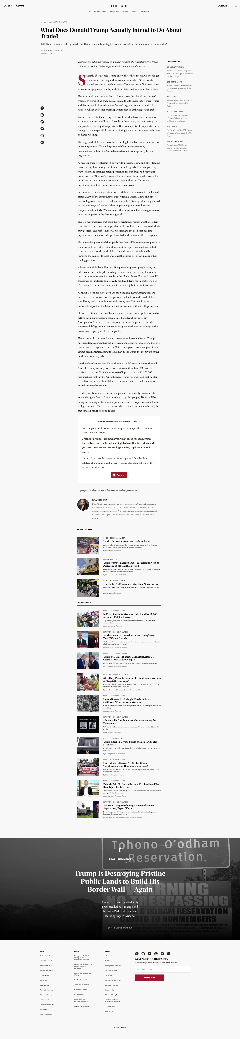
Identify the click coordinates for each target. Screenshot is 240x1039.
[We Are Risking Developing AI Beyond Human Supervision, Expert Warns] (88, 809)
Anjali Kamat (109, 647)
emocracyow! (120, 647)
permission (131, 490)
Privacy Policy (109, 990)
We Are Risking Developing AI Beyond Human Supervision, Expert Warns (128, 807)
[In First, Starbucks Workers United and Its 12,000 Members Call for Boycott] (88, 618)
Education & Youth (46, 965)
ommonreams (120, 666)
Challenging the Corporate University (81, 1000)
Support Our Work (111, 970)
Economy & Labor (57, 21)
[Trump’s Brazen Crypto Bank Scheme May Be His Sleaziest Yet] (88, 745)
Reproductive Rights (47, 1004)
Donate (222, 6)
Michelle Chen (110, 575)
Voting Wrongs (79, 994)
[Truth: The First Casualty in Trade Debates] (88, 545)
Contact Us (109, 1011)
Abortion (114, 11)
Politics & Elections (118, 653)
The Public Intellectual (81, 985)
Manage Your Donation (113, 965)
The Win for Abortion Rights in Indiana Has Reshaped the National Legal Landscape (180, 74)
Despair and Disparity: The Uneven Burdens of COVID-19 (83, 966)
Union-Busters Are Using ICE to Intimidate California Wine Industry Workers (127, 700)
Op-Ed (43, 21)
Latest (8, 6)
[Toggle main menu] (233, 5)
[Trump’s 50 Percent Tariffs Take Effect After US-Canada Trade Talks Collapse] (88, 660)
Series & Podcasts (46, 1014)
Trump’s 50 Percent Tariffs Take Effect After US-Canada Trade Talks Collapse (129, 658)
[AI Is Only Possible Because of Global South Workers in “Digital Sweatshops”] (88, 682)
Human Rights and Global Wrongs (82, 974)
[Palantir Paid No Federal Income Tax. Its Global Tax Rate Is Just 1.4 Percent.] (88, 788)
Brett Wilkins (109, 796)
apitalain (120, 775)
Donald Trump (100, 11)
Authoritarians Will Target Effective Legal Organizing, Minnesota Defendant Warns (177, 148)
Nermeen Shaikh (123, 690)
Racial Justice (44, 1000)
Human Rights (45, 975)
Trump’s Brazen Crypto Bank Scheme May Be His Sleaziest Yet (130, 743)
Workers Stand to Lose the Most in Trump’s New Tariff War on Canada (129, 637)
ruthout (58, 51)
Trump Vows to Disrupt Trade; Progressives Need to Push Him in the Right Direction (131, 564)
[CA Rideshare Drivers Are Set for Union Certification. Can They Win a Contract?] (88, 767)
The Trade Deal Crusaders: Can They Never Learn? (130, 584)
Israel (134, 11)
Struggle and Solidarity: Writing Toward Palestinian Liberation (82, 958)
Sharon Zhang (110, 626)
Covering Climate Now (81, 1006)
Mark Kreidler (109, 775)
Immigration (44, 980)
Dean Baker (48, 50)
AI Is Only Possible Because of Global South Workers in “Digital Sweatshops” (132, 679)
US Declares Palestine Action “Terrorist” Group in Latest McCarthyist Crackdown (177, 118)
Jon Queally (109, 666)
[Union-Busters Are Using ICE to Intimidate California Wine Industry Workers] (88, 703)
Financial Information (112, 985)
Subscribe (108, 975)
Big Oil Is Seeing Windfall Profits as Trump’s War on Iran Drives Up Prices (179, 133)
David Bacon (109, 711)
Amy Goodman (110, 690)
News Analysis (109, 559)
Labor (125, 11)
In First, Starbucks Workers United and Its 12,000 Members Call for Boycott (179, 88)
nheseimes (121, 575)
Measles (145, 11)
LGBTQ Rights (45, 985)
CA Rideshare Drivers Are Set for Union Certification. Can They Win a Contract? (125, 764)
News (105, 611)
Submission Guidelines (113, 980)
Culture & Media (45, 956)
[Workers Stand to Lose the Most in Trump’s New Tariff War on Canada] (88, 639)
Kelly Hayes (109, 732)
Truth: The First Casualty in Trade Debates (126, 541)
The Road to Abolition (81, 980)
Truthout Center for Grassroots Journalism (112, 1001)
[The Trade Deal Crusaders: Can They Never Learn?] (88, 588)
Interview (107, 632)
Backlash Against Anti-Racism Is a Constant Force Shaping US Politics (179, 103)
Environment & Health (47, 970)
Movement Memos (80, 989)
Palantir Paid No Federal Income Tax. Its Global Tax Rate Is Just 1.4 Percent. (131, 785)
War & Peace (44, 1009)
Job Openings (110, 1006)
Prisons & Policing (46, 995)
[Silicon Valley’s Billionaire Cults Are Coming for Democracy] (88, 724)
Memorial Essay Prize (112, 995)
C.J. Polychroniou (111, 754)
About (20, 6)
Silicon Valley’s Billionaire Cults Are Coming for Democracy (129, 722)
